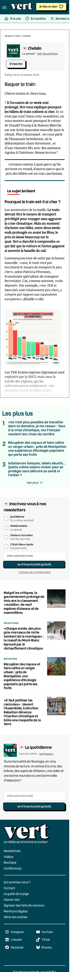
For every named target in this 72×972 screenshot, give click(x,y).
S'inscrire (15, 64)
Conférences (12, 868)
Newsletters (12, 851)
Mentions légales (16, 911)
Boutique (10, 862)
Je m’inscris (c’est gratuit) (34, 564)
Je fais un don (48, 6)
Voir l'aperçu (46, 754)
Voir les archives (47, 53)
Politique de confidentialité (35, 572)
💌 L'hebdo (32, 48)
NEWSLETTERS (12, 36)
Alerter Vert (12, 899)
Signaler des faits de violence (24, 905)
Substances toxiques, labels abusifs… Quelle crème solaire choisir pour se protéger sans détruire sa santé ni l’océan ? (36, 469)
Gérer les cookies (15, 917)
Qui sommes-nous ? (17, 882)
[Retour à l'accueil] (22, 7)
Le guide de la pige (16, 894)
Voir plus (32, 482)
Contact (9, 888)
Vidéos (8, 857)
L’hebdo (26, 36)
